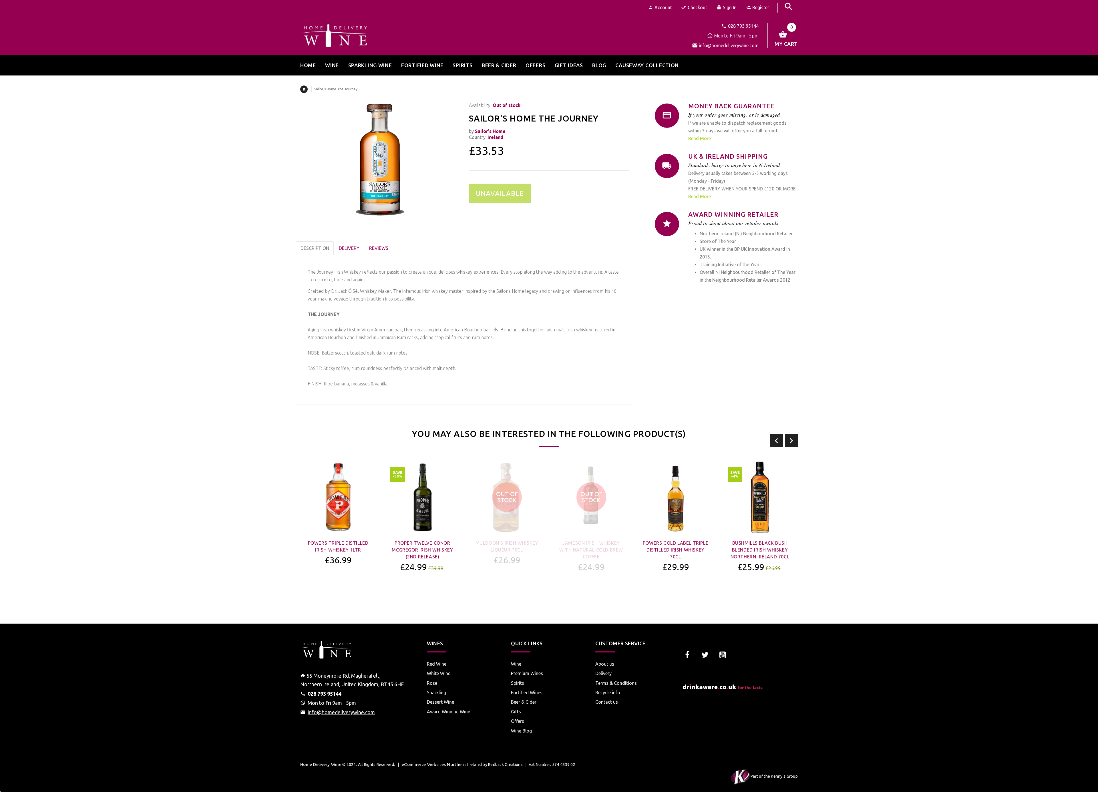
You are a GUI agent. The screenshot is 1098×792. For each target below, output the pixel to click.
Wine (516, 663)
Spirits (517, 683)
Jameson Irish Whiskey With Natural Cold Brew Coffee (591, 549)
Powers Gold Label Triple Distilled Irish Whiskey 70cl (675, 549)
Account (663, 7)
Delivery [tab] (349, 248)
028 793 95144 (743, 26)
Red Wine (436, 663)
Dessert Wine (440, 702)
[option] (338, 528)
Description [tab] (315, 248)
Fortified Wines (526, 692)
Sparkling (436, 692)
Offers (517, 721)
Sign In (730, 7)
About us (604, 663)
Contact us (606, 702)
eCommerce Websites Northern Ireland (442, 764)
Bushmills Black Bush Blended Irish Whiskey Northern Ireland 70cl (760, 549)
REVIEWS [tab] (378, 248)
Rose (432, 683)
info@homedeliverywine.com (729, 45)
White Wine (438, 673)
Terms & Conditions (616, 683)
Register (760, 7)
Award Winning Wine (448, 711)
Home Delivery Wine (320, 764)
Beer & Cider (523, 702)
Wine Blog (521, 730)
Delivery (603, 673)
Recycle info (607, 692)
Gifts (516, 711)
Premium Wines (527, 673)
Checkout (697, 7)
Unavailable (500, 193)
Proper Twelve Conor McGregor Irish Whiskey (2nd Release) (422, 549)
